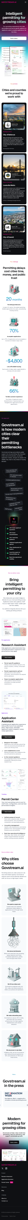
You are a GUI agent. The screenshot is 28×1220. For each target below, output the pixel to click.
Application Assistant (7, 1179)
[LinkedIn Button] (6, 1168)
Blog (3, 1190)
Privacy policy (5, 1216)
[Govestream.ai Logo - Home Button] (9, 2)
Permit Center (5, 1182)
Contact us (5, 1201)
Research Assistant (7, 1176)
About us (4, 1198)
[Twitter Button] (2, 1168)
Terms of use (12, 1216)
